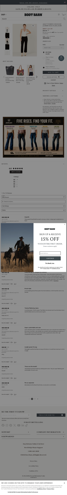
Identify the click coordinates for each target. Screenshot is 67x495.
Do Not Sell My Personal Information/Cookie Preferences (23, 492)
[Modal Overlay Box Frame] (33, 247)
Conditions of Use (41, 488)
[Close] (64, 483)
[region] (33, 487)
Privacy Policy (50, 488)
